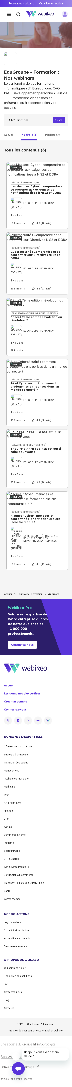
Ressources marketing (21, 3)
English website (54, 1030)
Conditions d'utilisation (40, 1024)
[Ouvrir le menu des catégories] (9, 14)
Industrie (9, 842)
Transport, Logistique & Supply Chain (24, 883)
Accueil (8, 594)
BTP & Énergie (11, 859)
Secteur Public (12, 851)
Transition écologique (16, 762)
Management (11, 770)
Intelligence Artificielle (16, 778)
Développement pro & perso (19, 746)
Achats (8, 826)
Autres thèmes (12, 899)
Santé (7, 891)
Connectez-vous (15, 709)
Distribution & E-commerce (18, 875)
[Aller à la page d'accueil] (42, 14)
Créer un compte (15, 701)
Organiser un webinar (51, 3)
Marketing (9, 786)
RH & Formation (12, 802)
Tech (6, 794)
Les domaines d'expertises (22, 693)
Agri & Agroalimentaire (16, 867)
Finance (8, 810)
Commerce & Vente (15, 834)
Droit (6, 818)
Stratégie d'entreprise (16, 754)
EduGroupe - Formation (30, 594)
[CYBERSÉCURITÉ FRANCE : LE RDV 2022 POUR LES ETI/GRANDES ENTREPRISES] (37, 531)
